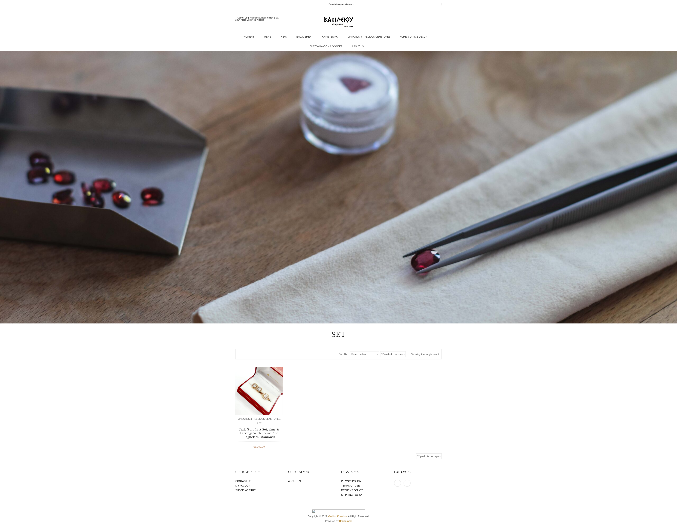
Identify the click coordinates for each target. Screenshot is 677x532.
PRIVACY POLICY (351, 481)
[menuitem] (250, 36)
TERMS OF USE (350, 485)
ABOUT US (294, 481)
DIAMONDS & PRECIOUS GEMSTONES (258, 419)
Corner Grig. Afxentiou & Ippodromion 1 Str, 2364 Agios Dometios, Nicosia (257, 19)
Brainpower (345, 520)
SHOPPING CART (245, 490)
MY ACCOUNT (243, 485)
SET (259, 423)
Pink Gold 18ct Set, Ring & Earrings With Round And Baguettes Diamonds (259, 433)
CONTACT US (243, 481)
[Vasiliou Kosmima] (338, 22)
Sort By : (343, 354)
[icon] (397, 483)
